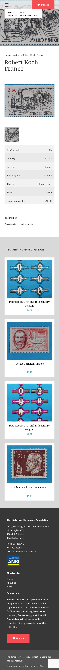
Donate (45, 4)
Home (8, 55)
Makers (10, 578)
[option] (29, 101)
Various (16, 55)
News (9, 586)
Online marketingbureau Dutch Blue (25, 665)
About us (11, 582)
